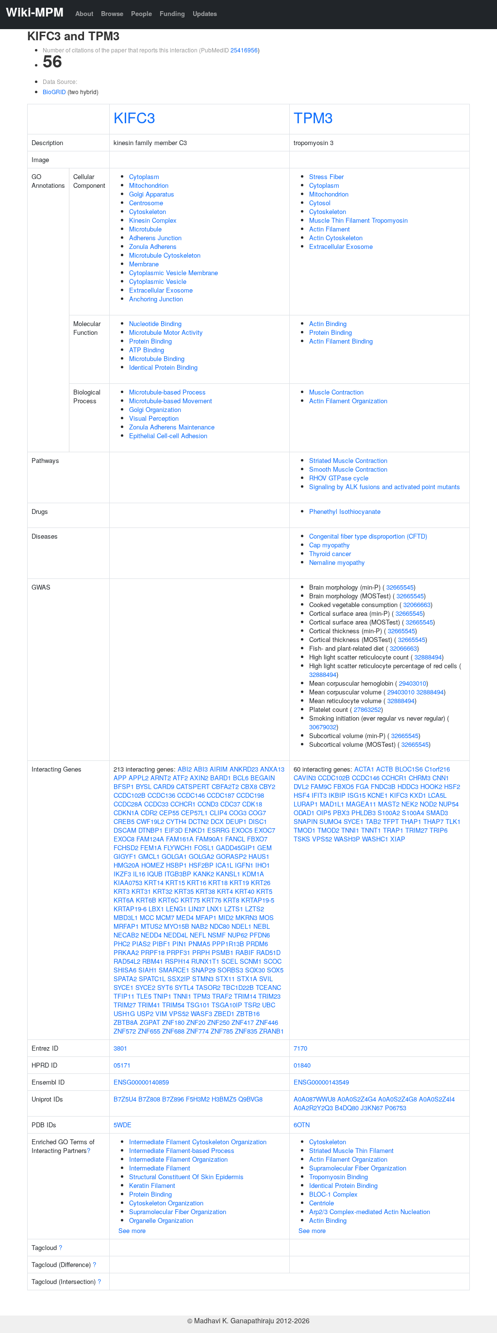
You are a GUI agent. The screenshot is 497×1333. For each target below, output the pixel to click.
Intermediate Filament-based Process (181, 1150)
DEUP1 (236, 821)
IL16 (139, 873)
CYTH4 (176, 821)
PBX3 (341, 812)
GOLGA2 (201, 856)
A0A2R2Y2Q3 (313, 1107)
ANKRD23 (244, 768)
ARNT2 (160, 777)
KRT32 (162, 891)
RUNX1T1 (205, 961)
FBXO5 (343, 786)
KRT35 (184, 891)
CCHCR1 (183, 803)
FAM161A (180, 838)
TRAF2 (222, 996)
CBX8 (249, 786)
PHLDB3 (363, 812)
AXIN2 (199, 777)
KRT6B (146, 900)
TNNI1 (182, 996)
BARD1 (220, 777)
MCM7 (165, 917)
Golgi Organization (155, 409)
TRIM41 (149, 1004)
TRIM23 (269, 996)
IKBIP (337, 795)
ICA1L (224, 865)
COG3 (238, 812)
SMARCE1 (174, 969)
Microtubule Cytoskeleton (164, 255)
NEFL (198, 934)
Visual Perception (154, 418)
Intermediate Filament (159, 1167)
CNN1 (440, 777)
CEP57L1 (194, 812)
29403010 (412, 683)
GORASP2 (231, 856)
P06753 (395, 1107)
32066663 (417, 604)
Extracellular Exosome (161, 290)
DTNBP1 (150, 830)
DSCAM (125, 830)
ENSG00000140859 (141, 1081)
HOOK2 (431, 786)
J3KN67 (372, 1107)
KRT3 (122, 891)
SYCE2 (145, 987)
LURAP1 (306, 803)
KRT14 (154, 882)
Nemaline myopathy (337, 562)
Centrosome (146, 202)
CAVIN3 (305, 777)
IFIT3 (319, 795)
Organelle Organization (161, 1220)
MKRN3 (246, 917)
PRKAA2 (126, 952)
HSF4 (302, 795)
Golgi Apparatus (151, 193)
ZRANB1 (271, 1031)
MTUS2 (151, 926)
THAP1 (411, 821)
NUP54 (449, 803)
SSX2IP (178, 978)
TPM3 (313, 117)
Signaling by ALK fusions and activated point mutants (384, 486)
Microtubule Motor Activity (166, 332)
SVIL (266, 978)
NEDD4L (176, 934)
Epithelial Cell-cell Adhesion (168, 435)
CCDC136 (161, 795)
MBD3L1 (126, 917)
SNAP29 (203, 969)
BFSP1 (124, 786)
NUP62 (238, 934)
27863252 (367, 709)
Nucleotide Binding (155, 323)
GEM (264, 847)
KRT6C (168, 900)
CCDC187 (220, 795)
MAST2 (388, 803)
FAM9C (321, 786)
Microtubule (145, 228)
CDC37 (230, 803)
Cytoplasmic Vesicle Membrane (173, 272)
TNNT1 (371, 830)
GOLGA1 (174, 856)
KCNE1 (377, 795)
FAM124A (150, 838)
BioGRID (54, 91)
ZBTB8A (126, 1022)
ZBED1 (224, 1013)
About (84, 13)
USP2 (145, 1013)
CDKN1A (126, 812)
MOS (266, 917)
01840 (302, 1065)
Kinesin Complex (153, 220)
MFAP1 (206, 917)
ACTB (384, 768)
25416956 (244, 50)
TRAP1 (393, 830)
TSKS (302, 838)
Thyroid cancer (330, 553)
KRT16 (196, 882)
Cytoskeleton (147, 211)
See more (132, 1230)
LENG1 (176, 908)
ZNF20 (195, 1022)
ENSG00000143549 (321, 1081)
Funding (172, 13)
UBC (268, 1004)
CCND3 (208, 803)
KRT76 (211, 900)
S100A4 (413, 812)
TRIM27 (125, 1004)
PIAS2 (141, 943)
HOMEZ (152, 865)
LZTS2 (254, 908)
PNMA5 (199, 943)
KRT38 (205, 891)
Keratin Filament (152, 1185)
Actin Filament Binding (341, 341)
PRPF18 (153, 952)
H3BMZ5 (224, 1098)
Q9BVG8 (250, 1098)
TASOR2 (208, 987)
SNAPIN (305, 821)
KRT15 (175, 882)
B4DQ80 (347, 1107)
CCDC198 (250, 795)
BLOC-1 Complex (333, 1194)
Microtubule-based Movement (170, 400)
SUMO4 (330, 821)
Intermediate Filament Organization (178, 1159)
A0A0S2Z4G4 (356, 1098)
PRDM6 (257, 943)
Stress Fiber (326, 176)
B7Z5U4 (125, 1098)
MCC (147, 917)
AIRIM (219, 768)
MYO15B (176, 926)
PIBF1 (161, 943)
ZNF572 (125, 1031)
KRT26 (260, 882)
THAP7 (433, 821)
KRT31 (141, 891)
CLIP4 (218, 812)
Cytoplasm (144, 176)
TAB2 (373, 821)
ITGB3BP (178, 873)
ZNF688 (173, 1031)
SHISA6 (125, 969)
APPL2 (139, 777)
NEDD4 (151, 934)
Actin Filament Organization (348, 400)
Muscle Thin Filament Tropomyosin (358, 220)
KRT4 (225, 891)
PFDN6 (259, 934)
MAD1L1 (332, 803)
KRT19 (239, 882)
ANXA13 (272, 768)
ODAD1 (304, 812)
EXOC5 (242, 830)
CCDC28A (128, 803)
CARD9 (163, 786)
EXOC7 (264, 830)
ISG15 (356, 795)
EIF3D (173, 830)
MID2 (225, 917)
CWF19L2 (150, 821)
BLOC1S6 (409, 768)
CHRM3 (420, 777)
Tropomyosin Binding (338, 1176)
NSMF (217, 934)
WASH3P (347, 838)
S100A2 (389, 812)
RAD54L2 (127, 961)
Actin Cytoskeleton (336, 237)
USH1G (124, 1013)
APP (120, 777)
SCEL (229, 961)
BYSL (143, 786)
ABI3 (201, 768)
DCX (217, 821)
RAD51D (268, 952)
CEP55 (169, 812)
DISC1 (257, 821)
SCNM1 (251, 961)
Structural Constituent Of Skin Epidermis (186, 1176)
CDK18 (252, 803)
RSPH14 (177, 961)
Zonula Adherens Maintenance (172, 426)
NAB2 (199, 926)
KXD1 (418, 795)
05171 (122, 1065)
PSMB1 (222, 952)
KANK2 (203, 873)
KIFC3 (134, 117)
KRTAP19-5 (257, 900)
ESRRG (218, 830)
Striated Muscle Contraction (348, 460)
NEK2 (409, 803)
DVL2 (301, 786)
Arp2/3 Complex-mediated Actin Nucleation (369, 1211)
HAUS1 (258, 856)
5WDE (123, 1124)
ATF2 (180, 777)
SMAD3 (437, 812)
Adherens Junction (155, 237)
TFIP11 (124, 996)
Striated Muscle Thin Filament (351, 1150)
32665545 (400, 587)
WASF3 (201, 1013)
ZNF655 (149, 1031)
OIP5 (323, 812)
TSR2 (252, 1004)
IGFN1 (244, 865)
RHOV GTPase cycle (338, 477)
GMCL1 (149, 856)
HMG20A (126, 865)
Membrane (144, 263)
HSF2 (452, 786)
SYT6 (165, 987)
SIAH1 (147, 969)
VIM (161, 1013)
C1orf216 (437, 768)
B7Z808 (149, 1098)
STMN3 (203, 978)
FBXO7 (257, 838)
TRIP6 (438, 830)
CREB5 (124, 821)
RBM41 (152, 961)
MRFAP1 (126, 926)
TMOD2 (328, 830)
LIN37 (196, 908)
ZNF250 (218, 1022)
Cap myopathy (329, 544)
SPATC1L (152, 978)
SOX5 (275, 969)
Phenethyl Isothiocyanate (345, 511)
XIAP (397, 838)
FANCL (235, 838)
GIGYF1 (125, 856)
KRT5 (264, 891)
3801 (120, 1048)
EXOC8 (124, 838)
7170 (300, 1048)
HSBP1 (176, 865)
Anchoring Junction (156, 298)
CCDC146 (191, 795)
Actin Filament (329, 228)
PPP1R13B (228, 943)
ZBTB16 (248, 1013)
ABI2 (185, 768)
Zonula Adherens (153, 246)
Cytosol (320, 202)
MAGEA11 (361, 803)
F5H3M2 (198, 1098)
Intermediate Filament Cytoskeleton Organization (197, 1141)
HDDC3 (408, 786)
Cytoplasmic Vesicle (157, 281)
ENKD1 (194, 830)
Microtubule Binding (156, 358)
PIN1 (179, 943)
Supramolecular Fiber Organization (177, 1211)
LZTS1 (233, 908)
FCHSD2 (126, 847)
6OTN (302, 1124)
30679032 (322, 726)
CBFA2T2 (225, 786)
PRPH (201, 952)
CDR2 (149, 812)
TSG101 (198, 1004)
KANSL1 (228, 873)
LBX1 (156, 908)
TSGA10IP (227, 1004)
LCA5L (437, 795)
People (141, 13)
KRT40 (244, 891)
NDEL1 (241, 926)
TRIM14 (245, 996)
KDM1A (253, 873)
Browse (112, 13)
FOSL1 (204, 847)
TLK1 (453, 821)
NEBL (261, 926)
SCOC (273, 961)
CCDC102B (130, 795)
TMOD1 (304, 830)
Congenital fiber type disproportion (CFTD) (368, 536)
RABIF (244, 952)
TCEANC (268, 987)
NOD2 (428, 803)
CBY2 (267, 786)
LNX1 (214, 908)
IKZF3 (122, 873)
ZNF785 (222, 1031)
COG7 (257, 812)
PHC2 (122, 943)
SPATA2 (125, 978)
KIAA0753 (128, 882)
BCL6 (240, 777)
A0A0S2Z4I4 (437, 1098)
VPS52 (179, 1013)
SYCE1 (123, 987)
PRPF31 (178, 952)
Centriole (321, 1202)
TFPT (391, 821)
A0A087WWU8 (314, 1098)
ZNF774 (197, 1031)
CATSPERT (193, 786)
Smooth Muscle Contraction (348, 469)
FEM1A (151, 847)
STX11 (225, 978)
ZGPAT (150, 1022)
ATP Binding (146, 349)
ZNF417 (243, 1022)
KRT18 (218, 882)
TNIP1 (162, 996)
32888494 (428, 656)
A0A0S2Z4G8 (397, 1098)
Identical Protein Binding (163, 367)
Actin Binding (328, 323)
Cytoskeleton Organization (166, 1202)
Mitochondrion (148, 185)
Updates (205, 13)
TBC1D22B (238, 987)
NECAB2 (126, 934)
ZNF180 (173, 1022)
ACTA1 (364, 768)
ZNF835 (246, 1031)
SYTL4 (184, 987)
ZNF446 (267, 1022)
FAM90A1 (209, 838)
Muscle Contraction (336, 391)
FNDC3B (383, 786)
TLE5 (143, 996)
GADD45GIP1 (235, 847)
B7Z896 (173, 1098)
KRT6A (124, 900)
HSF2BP (201, 865)
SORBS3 (230, 969)
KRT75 (190, 900)
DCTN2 (198, 821)
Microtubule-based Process (167, 391)
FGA (362, 786)
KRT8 (231, 900)
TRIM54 (173, 1004)
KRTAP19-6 (130, 908)
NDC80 (220, 926)
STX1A (247, 978)
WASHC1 (375, 838)
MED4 (185, 917)
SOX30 (255, 969)
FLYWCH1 (178, 847)
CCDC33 (156, 803)
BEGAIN (262, 777)
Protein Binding (150, 341)
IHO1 (262, 865)
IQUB (155, 873)
